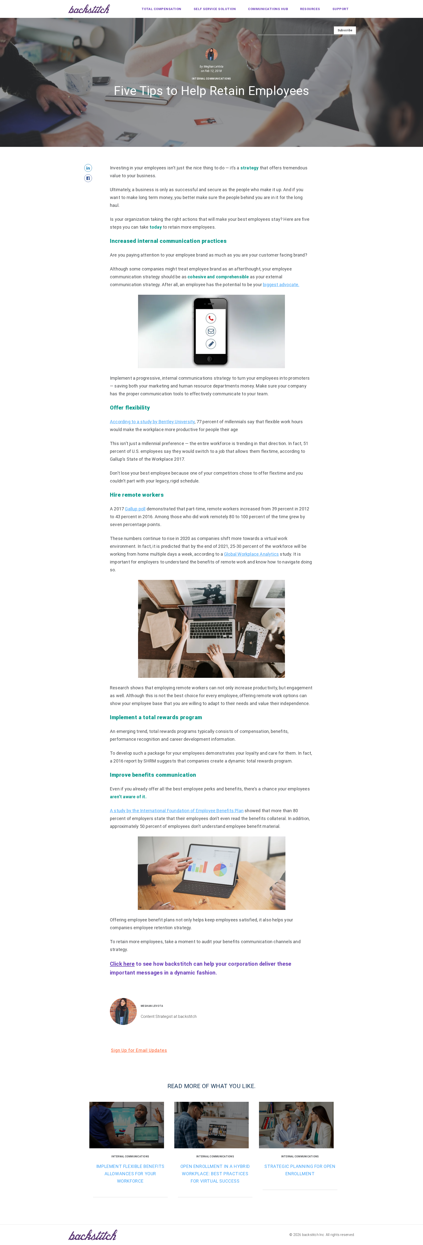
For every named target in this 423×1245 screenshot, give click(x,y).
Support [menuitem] (340, 9)
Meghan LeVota (213, 66)
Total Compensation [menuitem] (161, 9)
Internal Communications (211, 78)
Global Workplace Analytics (251, 554)
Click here (122, 964)
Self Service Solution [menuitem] (215, 9)
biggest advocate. (281, 284)
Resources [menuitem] (310, 9)
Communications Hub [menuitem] (268, 9)
